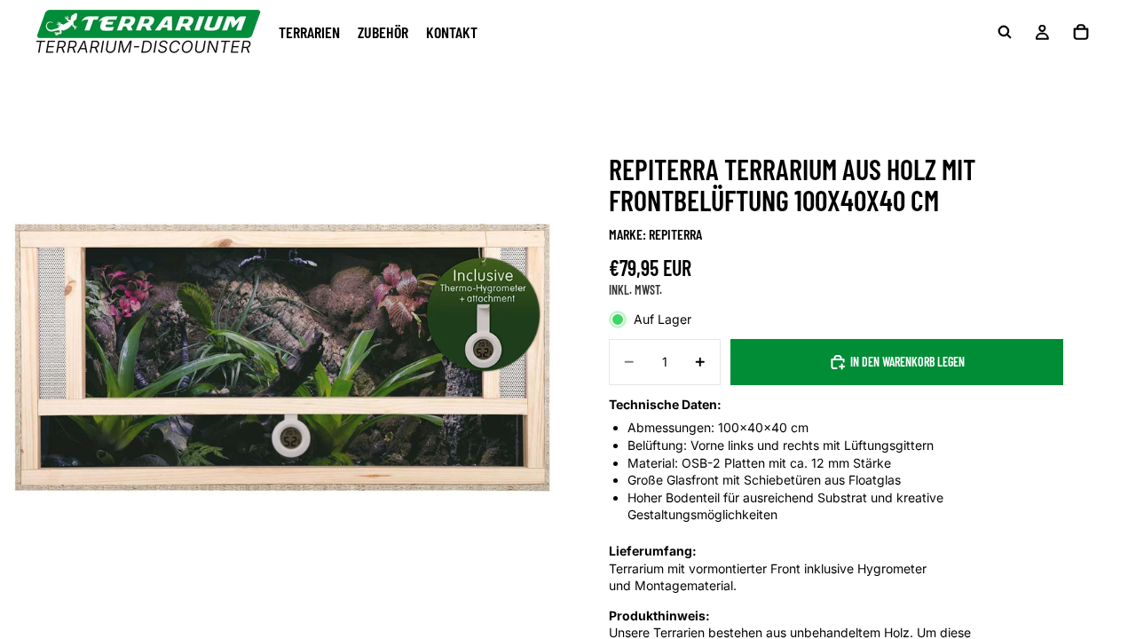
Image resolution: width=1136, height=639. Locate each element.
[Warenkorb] (1080, 31)
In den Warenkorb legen (907, 361)
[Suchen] (1004, 31)
